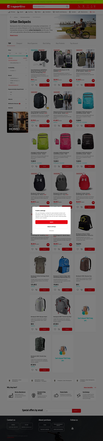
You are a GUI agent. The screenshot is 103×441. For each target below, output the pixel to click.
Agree (51, 222)
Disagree (51, 230)
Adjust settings (51, 226)
